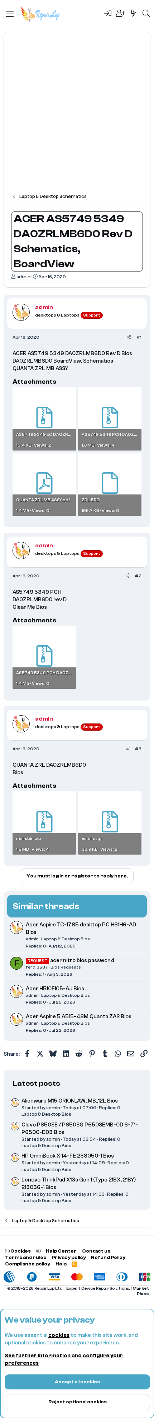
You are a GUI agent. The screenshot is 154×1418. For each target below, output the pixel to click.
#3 (138, 748)
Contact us (96, 1251)
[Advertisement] (77, 116)
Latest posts (36, 1083)
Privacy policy (69, 1257)
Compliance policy (27, 1264)
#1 (138, 337)
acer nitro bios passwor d (82, 960)
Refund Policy (108, 1257)
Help (61, 1264)
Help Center (61, 1251)
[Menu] (9, 14)
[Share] (129, 337)
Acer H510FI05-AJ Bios (55, 989)
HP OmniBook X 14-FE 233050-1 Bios (67, 1156)
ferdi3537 (37, 967)
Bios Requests (65, 967)
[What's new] (133, 14)
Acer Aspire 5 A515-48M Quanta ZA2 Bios (78, 1017)
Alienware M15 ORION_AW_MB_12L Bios (69, 1101)
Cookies (20, 1251)
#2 (138, 575)
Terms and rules (25, 1257)
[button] (38, 1251)
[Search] (146, 14)
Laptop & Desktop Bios (65, 938)
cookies (58, 1335)
